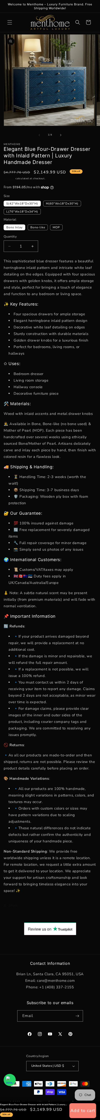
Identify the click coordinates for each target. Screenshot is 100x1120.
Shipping (9, 178)
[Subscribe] (77, 1016)
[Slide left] (39, 135)
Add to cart (82, 1110)
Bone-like (37, 227)
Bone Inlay (14, 227)
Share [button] (13, 905)
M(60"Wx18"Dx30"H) (62, 203)
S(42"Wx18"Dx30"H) (22, 203)
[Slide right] (60, 135)
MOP (56, 227)
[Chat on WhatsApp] (10, 1080)
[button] (9, 22)
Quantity (10, 236)
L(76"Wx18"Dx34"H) (22, 212)
